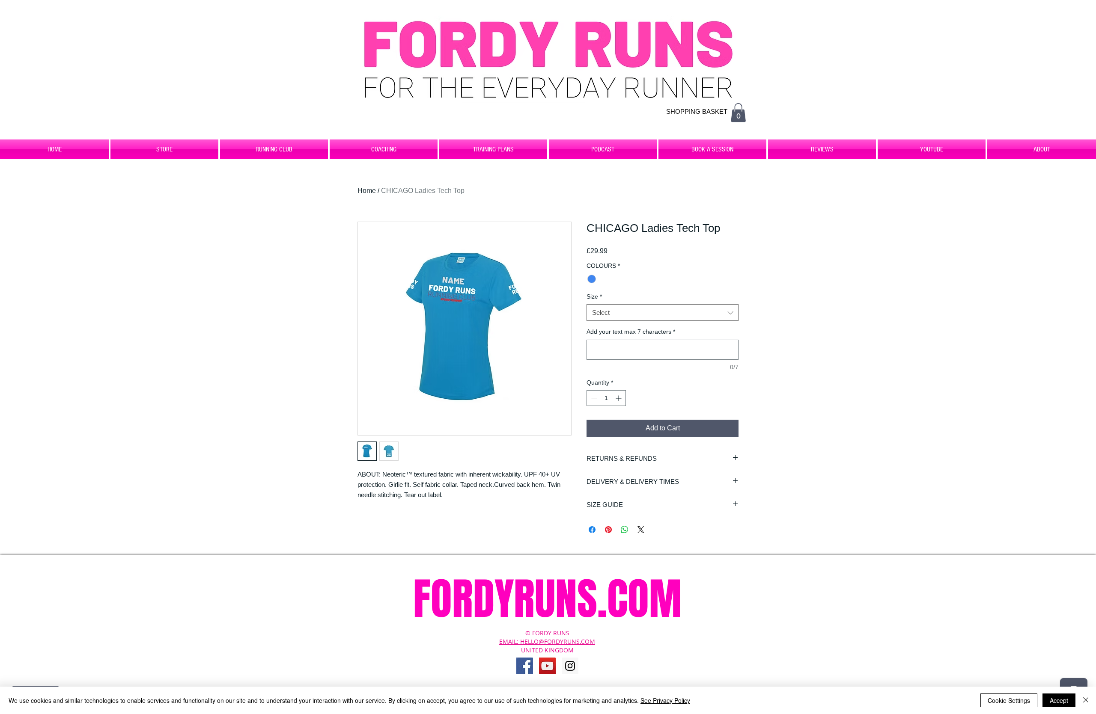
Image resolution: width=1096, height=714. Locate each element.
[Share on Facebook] (592, 529)
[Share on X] (641, 529)
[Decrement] (593, 398)
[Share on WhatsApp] (624, 529)
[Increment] (619, 398)
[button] (738, 112)
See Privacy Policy (665, 700)
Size (594, 296)
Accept (1059, 700)
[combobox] (663, 312)
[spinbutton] (606, 398)
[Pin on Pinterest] (608, 529)
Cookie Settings (1009, 700)
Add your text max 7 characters (631, 331)
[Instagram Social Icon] (570, 666)
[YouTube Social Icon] (547, 666)
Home (366, 190)
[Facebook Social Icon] (524, 666)
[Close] (1086, 700)
